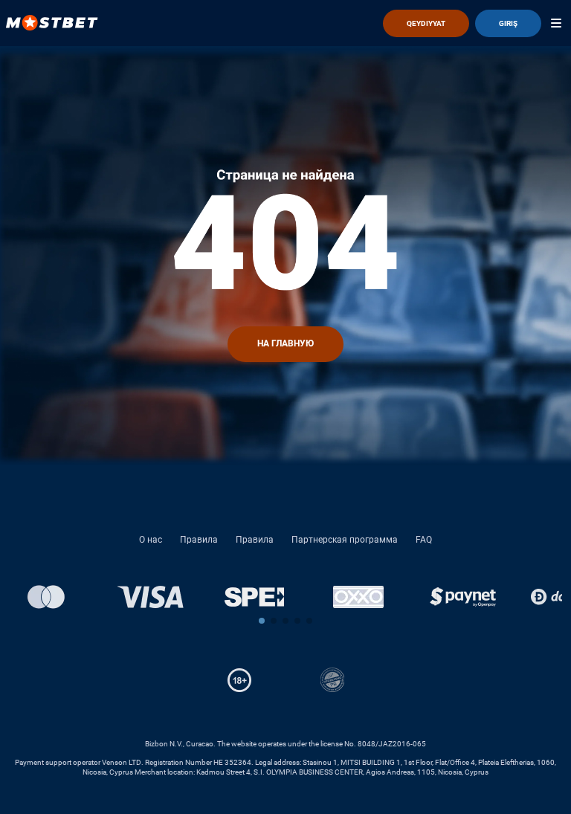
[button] (262, 621)
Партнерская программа (344, 539)
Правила (199, 539)
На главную (285, 343)
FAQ (424, 539)
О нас (150, 539)
